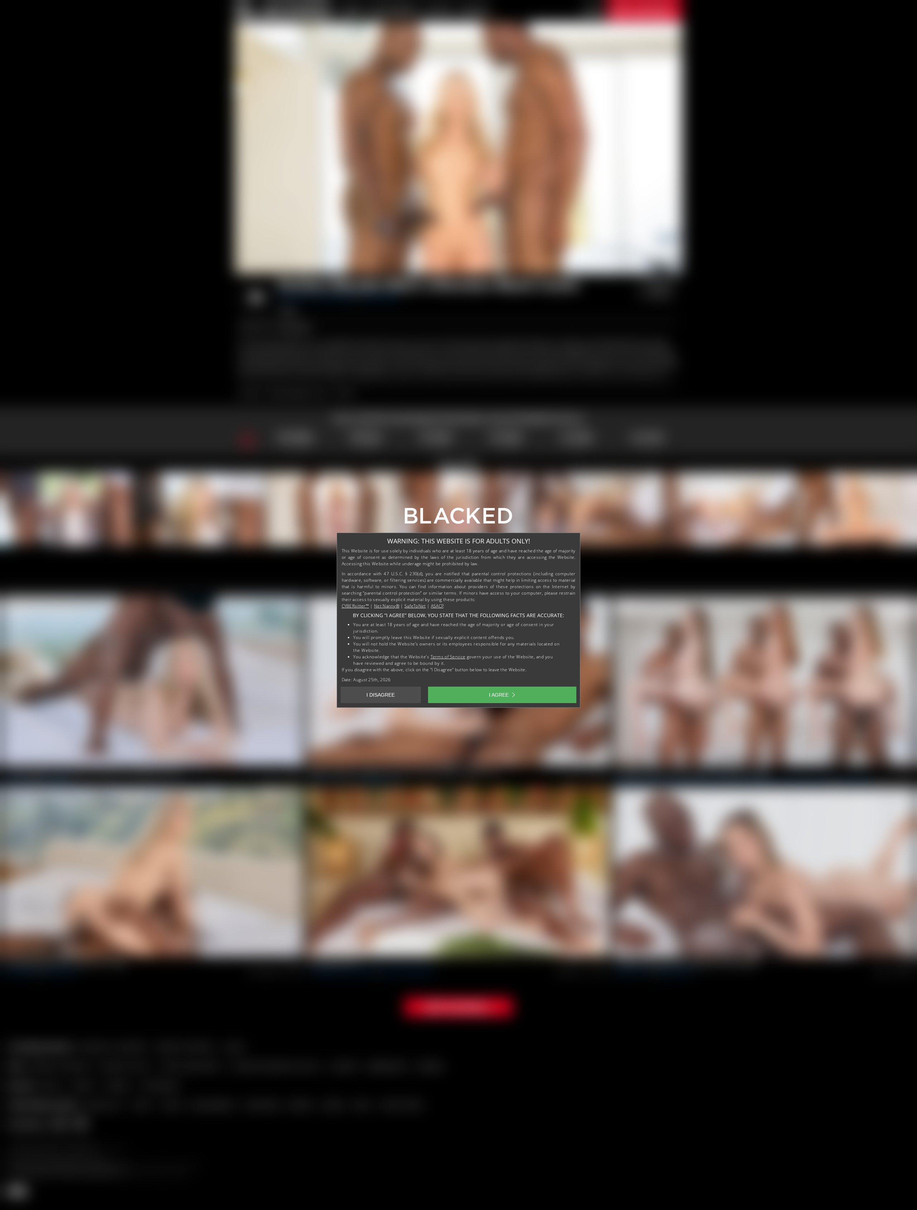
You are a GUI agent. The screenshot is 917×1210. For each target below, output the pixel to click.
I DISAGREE (380, 695)
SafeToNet (415, 606)
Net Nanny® (386, 606)
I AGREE (499, 695)
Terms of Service (448, 657)
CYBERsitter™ (355, 606)
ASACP (437, 606)
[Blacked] (458, 518)
